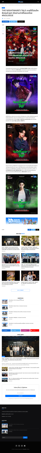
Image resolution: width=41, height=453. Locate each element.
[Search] (38, 2)
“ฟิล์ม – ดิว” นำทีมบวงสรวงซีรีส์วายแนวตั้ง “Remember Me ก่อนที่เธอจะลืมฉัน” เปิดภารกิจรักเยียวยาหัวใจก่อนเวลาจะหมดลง (30, 266)
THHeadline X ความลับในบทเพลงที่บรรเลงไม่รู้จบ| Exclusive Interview (21, 323)
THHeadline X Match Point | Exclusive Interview (18, 306)
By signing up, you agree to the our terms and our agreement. (21, 398)
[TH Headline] (20, 1)
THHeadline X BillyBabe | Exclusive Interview (17, 317)
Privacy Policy (27, 398)
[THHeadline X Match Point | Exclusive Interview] (5, 307)
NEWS (3, 7)
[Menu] (3, 2)
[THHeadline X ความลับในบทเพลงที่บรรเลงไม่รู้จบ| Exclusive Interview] (5, 325)
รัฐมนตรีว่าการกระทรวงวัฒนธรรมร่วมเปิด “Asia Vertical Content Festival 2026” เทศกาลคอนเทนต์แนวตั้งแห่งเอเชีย (11, 266)
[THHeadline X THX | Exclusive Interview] (5, 302)
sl (5, 18)
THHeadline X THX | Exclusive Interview (16, 300)
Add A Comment (20, 290)
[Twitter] (3, 31)
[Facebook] (3, 28)
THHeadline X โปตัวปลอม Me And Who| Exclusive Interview (20, 311)
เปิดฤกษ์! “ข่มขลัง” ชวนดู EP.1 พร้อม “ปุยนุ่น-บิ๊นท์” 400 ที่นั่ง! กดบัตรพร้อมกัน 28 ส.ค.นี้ (29, 283)
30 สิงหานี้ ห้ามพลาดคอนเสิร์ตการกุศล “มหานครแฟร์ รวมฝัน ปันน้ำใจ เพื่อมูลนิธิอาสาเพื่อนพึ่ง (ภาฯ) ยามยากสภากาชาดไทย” (10, 283)
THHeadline (24, 449)
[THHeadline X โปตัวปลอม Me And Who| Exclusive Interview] (5, 313)
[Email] (3, 33)
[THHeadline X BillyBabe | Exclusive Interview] (5, 319)
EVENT (3, 356)
